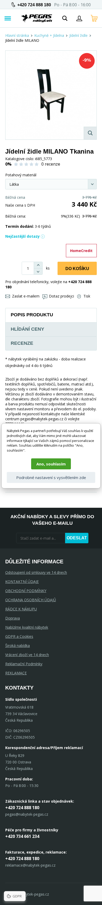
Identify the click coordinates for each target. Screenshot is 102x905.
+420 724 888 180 (34, 5)
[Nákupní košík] (94, 18)
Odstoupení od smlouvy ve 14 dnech (36, 572)
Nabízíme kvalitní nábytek (26, 627)
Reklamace (16, 672)
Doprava (12, 618)
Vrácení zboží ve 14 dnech (27, 654)
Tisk (86, 296)
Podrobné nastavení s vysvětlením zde (51, 477)
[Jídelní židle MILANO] (51, 95)
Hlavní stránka (17, 35)
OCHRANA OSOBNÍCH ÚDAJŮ (30, 599)
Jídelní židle (78, 35)
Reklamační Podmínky (23, 663)
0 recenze (50, 164)
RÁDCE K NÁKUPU (21, 608)
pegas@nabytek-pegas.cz (26, 814)
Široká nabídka (17, 645)
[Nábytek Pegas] (37, 18)
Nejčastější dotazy (22, 236)
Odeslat (77, 538)
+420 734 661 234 (22, 836)
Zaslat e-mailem (25, 296)
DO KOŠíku (77, 268)
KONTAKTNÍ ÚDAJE (22, 581)
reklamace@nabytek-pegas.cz (30, 865)
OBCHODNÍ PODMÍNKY (25, 590)
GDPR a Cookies (19, 636)
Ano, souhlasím (51, 463)
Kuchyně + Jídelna (49, 35)
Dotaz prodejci (61, 296)
